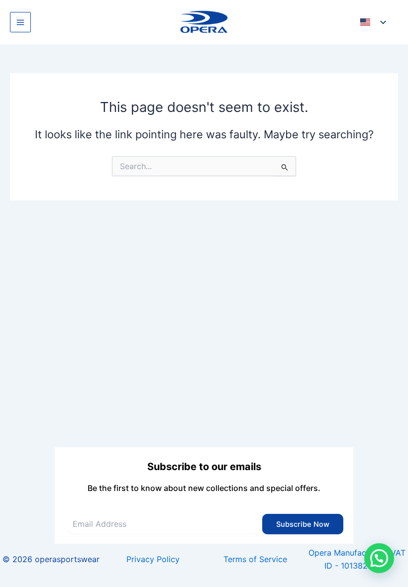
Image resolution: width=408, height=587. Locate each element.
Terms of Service (255, 559)
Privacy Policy (153, 559)
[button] (379, 558)
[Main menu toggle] (20, 22)
